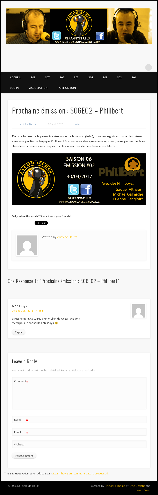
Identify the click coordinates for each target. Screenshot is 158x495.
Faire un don (66, 88)
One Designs (137, 486)
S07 (47, 77)
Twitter (140, 67)
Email (21, 433)
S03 (105, 77)
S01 (133, 77)
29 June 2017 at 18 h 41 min (28, 310)
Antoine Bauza (28, 124)
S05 (76, 77)
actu (77, 124)
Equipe (14, 88)
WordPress (143, 490)
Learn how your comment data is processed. (81, 473)
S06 (61, 77)
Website (19, 444)
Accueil (15, 77)
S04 (90, 77)
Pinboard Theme (115, 486)
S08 (33, 77)
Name (21, 420)
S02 (119, 77)
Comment (21, 382)
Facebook (131, 67)
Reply (18, 332)
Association (38, 88)
